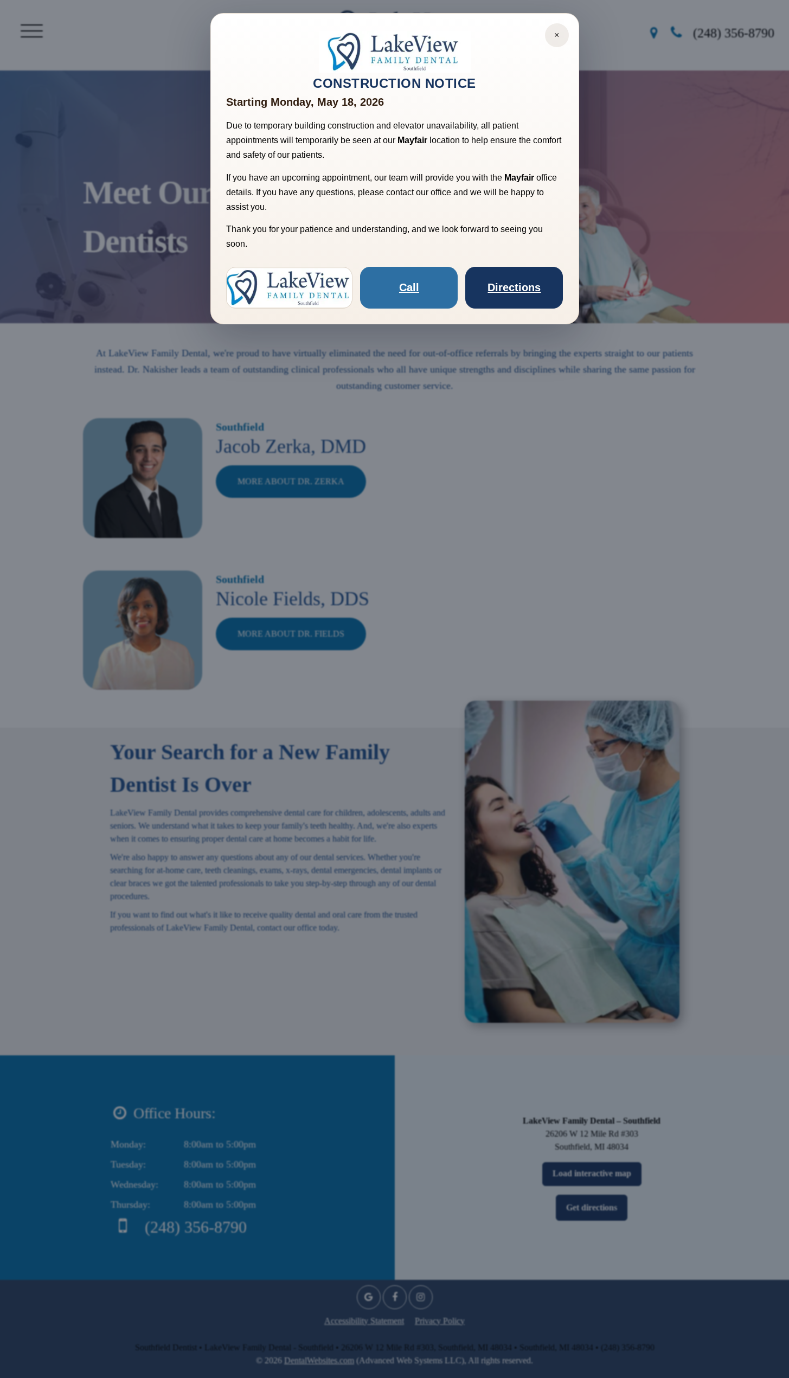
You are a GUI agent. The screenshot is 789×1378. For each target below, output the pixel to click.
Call (409, 287)
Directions (514, 287)
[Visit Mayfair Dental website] (289, 288)
